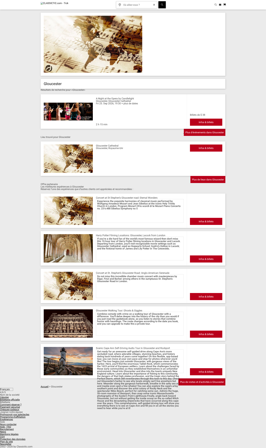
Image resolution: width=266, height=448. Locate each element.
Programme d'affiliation (13, 416)
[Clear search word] (154, 5)
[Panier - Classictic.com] (225, 4)
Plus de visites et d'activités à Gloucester (202, 382)
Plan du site (6, 441)
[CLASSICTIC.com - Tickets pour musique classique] (54, 5)
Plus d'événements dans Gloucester (204, 132)
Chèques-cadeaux (9, 409)
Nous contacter (8, 424)
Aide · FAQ (5, 426)
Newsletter (5, 444)
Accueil (44, 386)
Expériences (6, 419)
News (3, 431)
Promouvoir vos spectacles (14, 414)
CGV (2, 436)
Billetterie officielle (10, 399)
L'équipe (4, 397)
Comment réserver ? (11, 404)
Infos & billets (206, 122)
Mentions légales (9, 434)
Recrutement (7, 429)
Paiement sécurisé (10, 407)
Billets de (195, 114)
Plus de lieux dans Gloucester (208, 179)
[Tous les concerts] (162, 4)
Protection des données (12, 439)
